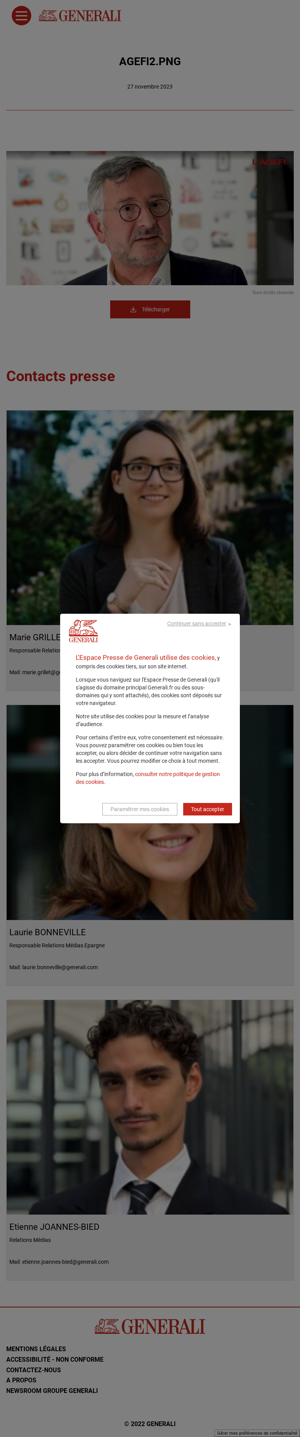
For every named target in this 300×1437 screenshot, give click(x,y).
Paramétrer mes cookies (140, 809)
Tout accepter (207, 809)
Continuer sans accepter (196, 623)
